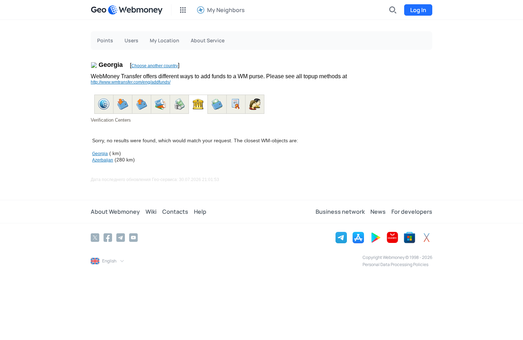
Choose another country (154, 65)
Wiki (151, 212)
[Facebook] (108, 237)
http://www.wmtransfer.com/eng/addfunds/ (130, 82)
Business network (340, 212)
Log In (418, 10)
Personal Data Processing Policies (395, 264)
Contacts (175, 212)
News (378, 212)
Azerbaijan (102, 160)
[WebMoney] (135, 10)
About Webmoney (115, 212)
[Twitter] (95, 237)
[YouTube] (133, 237)
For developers (411, 212)
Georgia (100, 153)
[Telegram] (120, 237)
